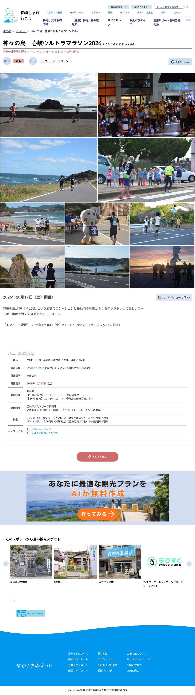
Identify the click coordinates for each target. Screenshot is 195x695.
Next (189, 564)
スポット (95, 12)
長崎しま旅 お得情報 (52, 22)
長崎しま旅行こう (30, 15)
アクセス (177, 12)
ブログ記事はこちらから (44, 432)
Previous (6, 564)
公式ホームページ (41, 429)
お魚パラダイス (137, 22)
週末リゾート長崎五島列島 (166, 22)
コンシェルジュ (106, 659)
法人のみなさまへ (141, 7)
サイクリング (114, 22)
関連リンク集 (105, 670)
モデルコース (77, 12)
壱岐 (18, 61)
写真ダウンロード (78, 664)
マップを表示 (99, 456)
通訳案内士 (133, 670)
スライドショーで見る (175, 297)
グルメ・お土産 (145, 12)
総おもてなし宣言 (107, 664)
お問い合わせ (134, 664)
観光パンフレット (78, 659)
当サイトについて (78, 653)
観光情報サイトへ (118, 7)
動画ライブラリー (78, 670)
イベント (124, 12)
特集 (163, 12)
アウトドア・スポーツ (55, 61)
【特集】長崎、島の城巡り (85, 22)
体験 (110, 12)
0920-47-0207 (35, 368)
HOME (7, 31)
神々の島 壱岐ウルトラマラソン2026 (54, 31)
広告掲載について (137, 653)
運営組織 (103, 653)
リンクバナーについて (139, 659)
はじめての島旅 (54, 12)
